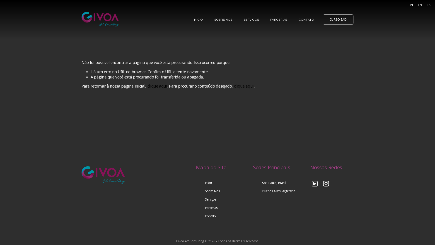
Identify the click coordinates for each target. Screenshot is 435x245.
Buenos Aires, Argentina (278, 191)
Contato (306, 19)
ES (428, 5)
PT (411, 5)
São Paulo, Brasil (274, 183)
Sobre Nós (223, 19)
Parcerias (278, 19)
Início (198, 19)
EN (420, 5)
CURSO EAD (338, 19)
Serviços (251, 19)
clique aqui (157, 86)
